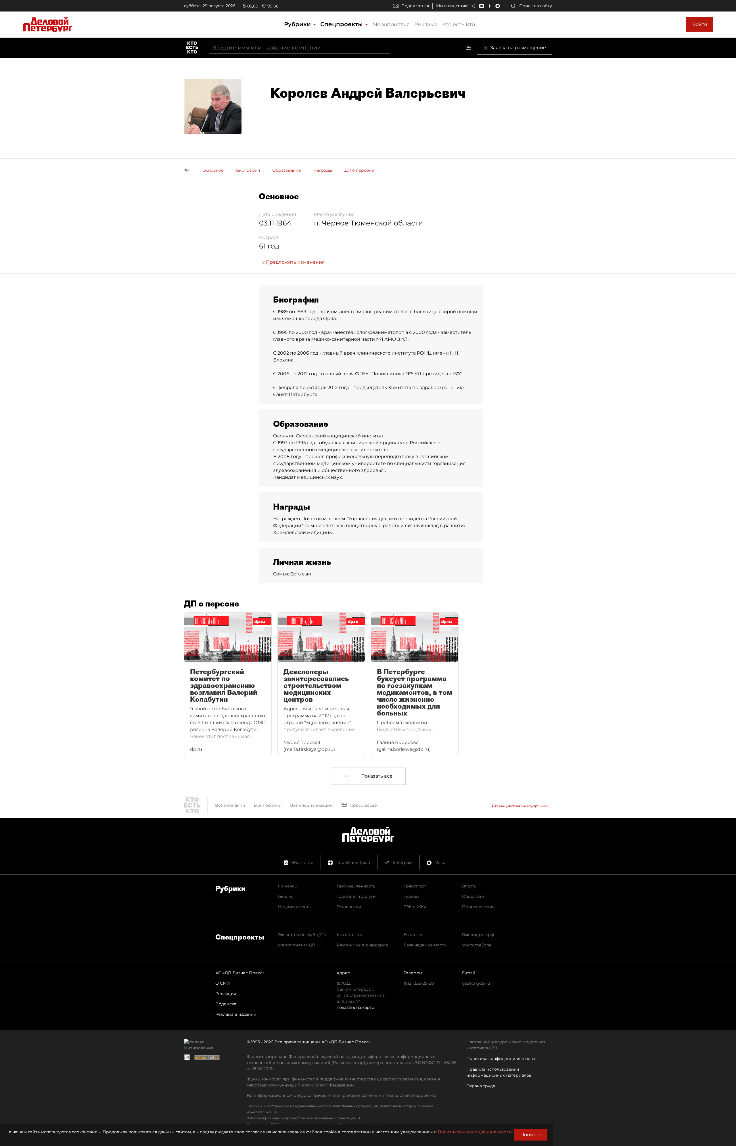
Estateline (413, 934)
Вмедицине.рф (478, 934)
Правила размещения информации (520, 805)
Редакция (225, 993)
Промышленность (356, 886)
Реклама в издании (235, 1014)
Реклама (426, 24)
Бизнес (285, 896)
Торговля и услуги (356, 896)
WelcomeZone (476, 945)
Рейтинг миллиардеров (362, 945)
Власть (469, 886)
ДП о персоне (359, 170)
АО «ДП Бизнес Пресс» (239, 972)
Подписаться (415, 5)
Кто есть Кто (458, 24)
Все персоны (267, 805)
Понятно (530, 1134)
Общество (473, 896)
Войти (699, 24)
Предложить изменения (295, 262)
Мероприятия (391, 24)
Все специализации (311, 805)
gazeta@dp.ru (476, 983)
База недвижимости (425, 945)
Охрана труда (480, 1085)
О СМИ (222, 983)
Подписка (225, 1004)
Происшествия (478, 906)
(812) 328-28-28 (419, 983)
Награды (322, 170)
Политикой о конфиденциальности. (476, 1131)
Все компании (230, 805)
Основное (213, 170)
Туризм (411, 896)
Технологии (349, 906)
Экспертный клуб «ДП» (302, 934)
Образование (286, 170)
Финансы (288, 886)
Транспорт (415, 886)
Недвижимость (294, 906)
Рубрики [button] (298, 24)
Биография (248, 170)
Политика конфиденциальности (500, 1058)
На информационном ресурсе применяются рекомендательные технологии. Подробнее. (342, 1095)
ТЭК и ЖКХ (415, 906)
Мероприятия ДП (296, 945)
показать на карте (355, 1007)
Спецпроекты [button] (342, 24)
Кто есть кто (349, 934)
